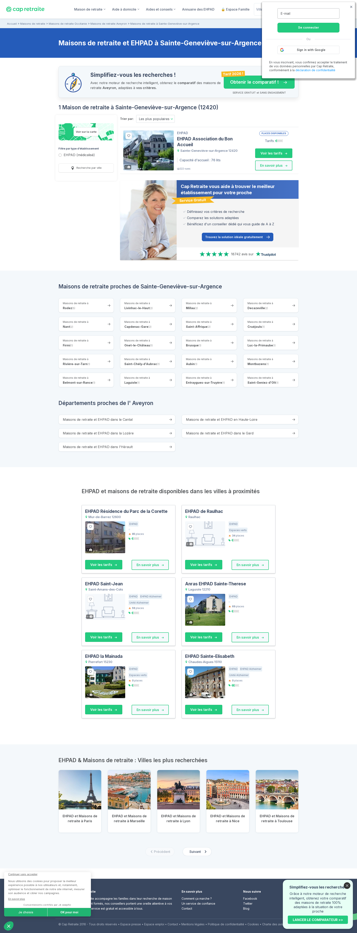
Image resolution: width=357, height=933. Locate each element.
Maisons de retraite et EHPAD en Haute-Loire (221, 419)
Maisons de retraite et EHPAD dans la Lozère (98, 433)
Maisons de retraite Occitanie (68, 23)
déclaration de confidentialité (315, 70)
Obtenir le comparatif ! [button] (251, 80)
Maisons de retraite (32, 23)
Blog (246, 908)
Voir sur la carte (86, 131)
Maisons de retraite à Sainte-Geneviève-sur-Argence (164, 23)
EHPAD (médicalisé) (79, 155)
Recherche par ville (89, 167)
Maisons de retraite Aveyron (108, 23)
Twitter (247, 903)
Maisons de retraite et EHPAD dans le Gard (219, 433)
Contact (187, 908)
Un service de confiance (198, 903)
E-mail (285, 13)
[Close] (347, 885)
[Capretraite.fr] (25, 9)
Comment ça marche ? (197, 898)
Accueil (12, 23)
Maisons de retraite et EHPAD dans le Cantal (98, 419)
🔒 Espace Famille (235, 9)
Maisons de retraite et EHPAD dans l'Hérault (98, 447)
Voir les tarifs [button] (272, 153)
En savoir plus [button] (271, 165)
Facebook (250, 898)
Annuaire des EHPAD (198, 9)
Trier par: (127, 119)
